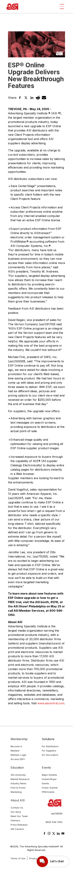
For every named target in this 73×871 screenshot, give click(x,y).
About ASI (18, 800)
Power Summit (50, 787)
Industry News (18, 783)
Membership (19, 739)
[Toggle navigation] (62, 6)
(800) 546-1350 (53, 822)
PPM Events (48, 791)
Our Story (16, 811)
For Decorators (50, 754)
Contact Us (17, 807)
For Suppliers (49, 750)
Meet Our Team (19, 816)
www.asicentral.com (50, 703)
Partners (15, 820)
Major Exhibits (49, 774)
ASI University (18, 774)
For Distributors (50, 746)
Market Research (20, 779)
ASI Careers (17, 829)
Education (17, 767)
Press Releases (19, 824)
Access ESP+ (18, 759)
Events (46, 767)
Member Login (18, 754)
